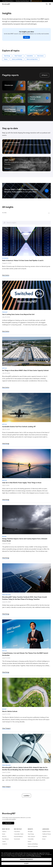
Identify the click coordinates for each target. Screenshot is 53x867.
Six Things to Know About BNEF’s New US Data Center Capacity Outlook (25, 370)
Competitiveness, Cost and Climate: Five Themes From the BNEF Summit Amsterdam (25, 654)
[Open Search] (46, 4)
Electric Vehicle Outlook (9, 711)
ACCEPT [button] (26, 863)
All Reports (44, 75)
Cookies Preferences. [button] (36, 856)
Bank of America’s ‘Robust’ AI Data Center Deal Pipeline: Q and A (22, 260)
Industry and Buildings (17, 59)
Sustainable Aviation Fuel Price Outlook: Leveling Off (18, 427)
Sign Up (26, 37)
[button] (47, 191)
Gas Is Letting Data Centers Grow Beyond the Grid (18, 314)
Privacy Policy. (31, 854)
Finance (5, 59)
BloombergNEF (6, 4)
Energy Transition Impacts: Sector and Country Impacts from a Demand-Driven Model (24, 540)
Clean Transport (18, 55)
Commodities (30, 55)
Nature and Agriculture (32, 59)
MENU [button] (50, 4)
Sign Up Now (8, 823)
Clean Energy (7, 55)
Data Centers (40, 55)
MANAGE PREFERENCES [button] (26, 859)
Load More (26, 795)
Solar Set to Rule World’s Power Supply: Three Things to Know (21, 483)
